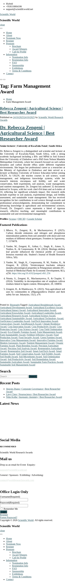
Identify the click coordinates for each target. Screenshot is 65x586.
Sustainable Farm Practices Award (46, 362)
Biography (15, 305)
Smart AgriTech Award (44, 351)
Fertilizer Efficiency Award (39, 335)
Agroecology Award (10, 324)
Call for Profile (19, 51)
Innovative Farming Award (49, 340)
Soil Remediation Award (43, 359)
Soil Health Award (9, 356)
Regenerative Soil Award (20, 351)
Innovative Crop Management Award (18, 340)
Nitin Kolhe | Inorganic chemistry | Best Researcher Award (34, 397)
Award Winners (19, 49)
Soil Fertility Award (50, 354)
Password (10, 502)
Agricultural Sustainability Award (16, 318)
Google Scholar (34, 219)
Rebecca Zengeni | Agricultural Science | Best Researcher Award (31, 110)
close (2, 24)
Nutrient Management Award (40, 343)
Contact (9, 73)
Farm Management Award (49, 332)
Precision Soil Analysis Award (22, 348)
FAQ (14, 62)
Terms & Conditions (21, 71)
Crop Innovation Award (19, 326)
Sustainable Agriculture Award (14, 362)
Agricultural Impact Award (13, 310)
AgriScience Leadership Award (15, 321)
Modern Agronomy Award (12, 343)
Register (10, 41)
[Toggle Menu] (1, 28)
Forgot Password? (8, 517)
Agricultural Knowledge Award (15, 313)
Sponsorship (18, 65)
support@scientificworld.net (13, 470)
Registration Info (20, 60)
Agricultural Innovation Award (41, 310)
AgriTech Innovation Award (44, 321)
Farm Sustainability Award (12, 335)
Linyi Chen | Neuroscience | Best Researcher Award (31, 394)
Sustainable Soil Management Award (17, 365)
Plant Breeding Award (26, 345)
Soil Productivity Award (19, 359)
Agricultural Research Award (14, 315)
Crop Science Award (28, 329)
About (9, 35)
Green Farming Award (51, 337)
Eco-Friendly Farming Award (22, 332)
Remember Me (11, 509)
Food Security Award (29, 337)
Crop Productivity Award (44, 326)
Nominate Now (13, 38)
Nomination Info (20, 57)
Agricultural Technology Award (48, 318)
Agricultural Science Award (42, 315)
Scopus (12, 219)
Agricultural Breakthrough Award (44, 305)
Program (10, 43)
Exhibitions (17, 68)
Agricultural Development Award (16, 307)
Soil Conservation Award (28, 354)
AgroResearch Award (31, 324)
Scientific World (7, 14)
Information (11, 54)
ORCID (21, 219)
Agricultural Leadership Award (46, 313)
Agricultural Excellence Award (47, 307)
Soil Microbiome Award (30, 356)
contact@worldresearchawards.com (17, 480)
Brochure (16, 46)
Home (9, 32)
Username (10, 496)
